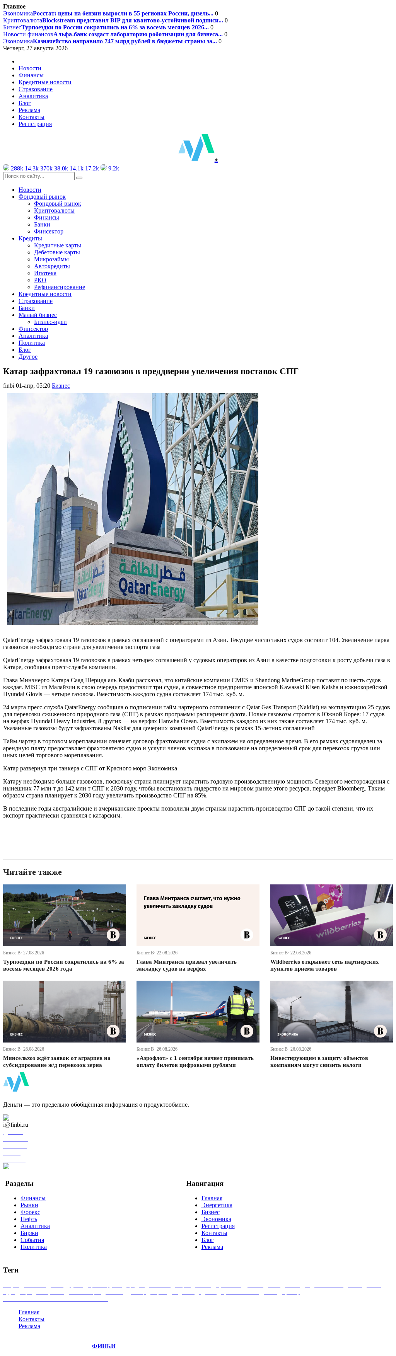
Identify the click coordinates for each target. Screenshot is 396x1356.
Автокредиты (52, 266)
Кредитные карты (57, 245)
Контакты (31, 117)
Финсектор (48, 231)
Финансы (31, 75)
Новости (30, 68)
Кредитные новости (45, 82)
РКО (40, 280)
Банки (42, 224)
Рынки (29, 1205)
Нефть (28, 1219)
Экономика (108, 13)
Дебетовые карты (57, 252)
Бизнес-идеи (50, 322)
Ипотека (45, 273)
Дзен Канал (28, 1117)
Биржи (29, 1233)
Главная (211, 1198)
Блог (25, 103)
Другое (28, 356)
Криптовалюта (113, 20)
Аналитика (33, 96)
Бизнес (106, 27)
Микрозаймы (51, 259)
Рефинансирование (59, 287)
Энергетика (216, 1205)
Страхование (36, 89)
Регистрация (35, 124)
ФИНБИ (104, 1346)
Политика (32, 342)
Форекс (30, 1212)
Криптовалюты (54, 210)
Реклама (29, 110)
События (32, 1240)
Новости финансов (113, 34)
